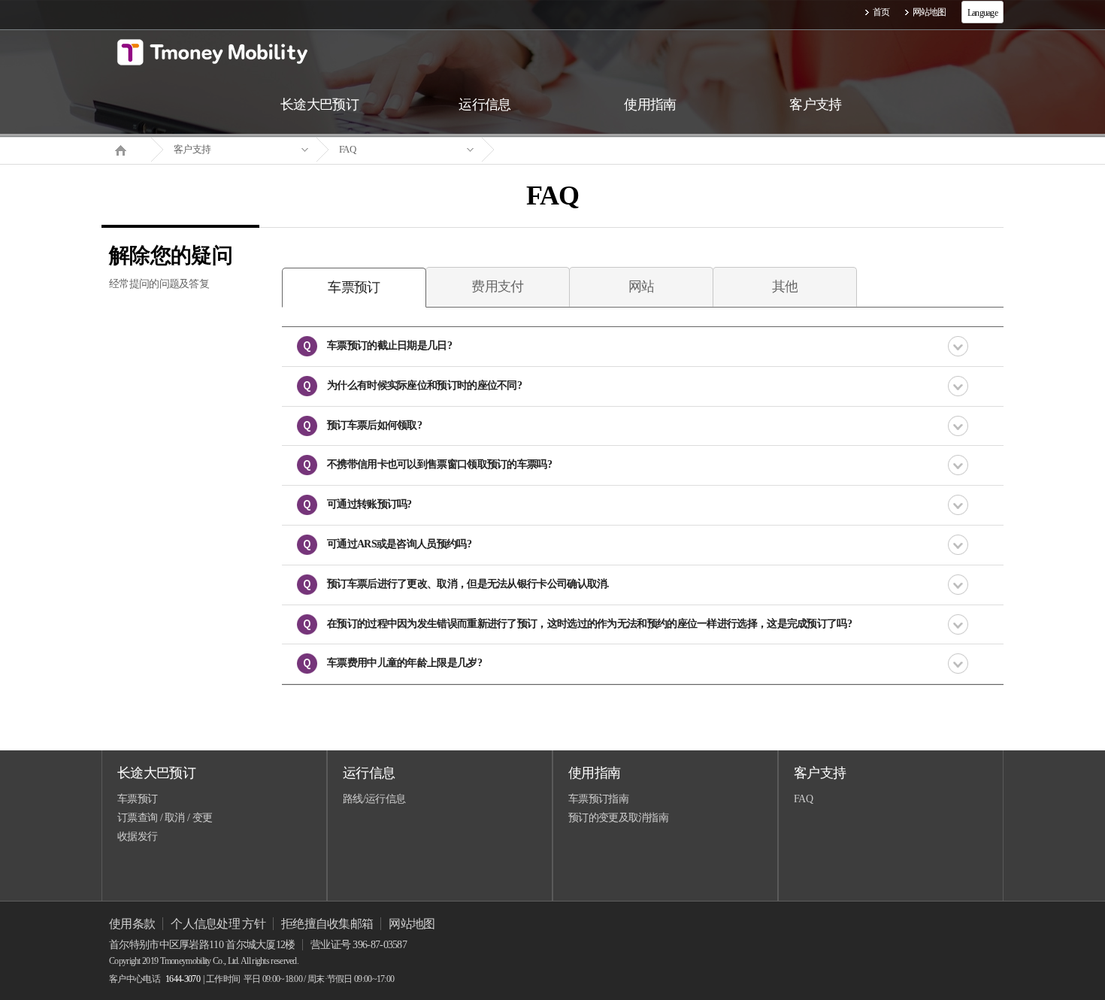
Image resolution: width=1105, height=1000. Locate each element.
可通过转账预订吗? (369, 504)
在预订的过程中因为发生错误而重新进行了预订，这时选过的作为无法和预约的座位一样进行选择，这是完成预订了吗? (589, 623)
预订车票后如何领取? (374, 425)
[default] (564, 150)
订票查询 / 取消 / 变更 (164, 817)
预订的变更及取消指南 (618, 817)
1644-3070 (182, 979)
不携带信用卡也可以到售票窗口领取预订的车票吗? (439, 464)
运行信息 (369, 772)
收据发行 (137, 836)
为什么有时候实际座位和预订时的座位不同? (424, 385)
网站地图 (929, 12)
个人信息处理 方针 (218, 923)
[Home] (126, 149)
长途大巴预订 (156, 772)
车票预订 (137, 799)
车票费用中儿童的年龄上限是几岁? (404, 662)
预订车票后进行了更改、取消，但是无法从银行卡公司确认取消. (468, 583)
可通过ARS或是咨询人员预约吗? (399, 544)
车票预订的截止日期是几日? (389, 345)
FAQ (347, 149)
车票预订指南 (598, 799)
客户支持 (192, 149)
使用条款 (132, 923)
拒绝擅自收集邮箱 (327, 923)
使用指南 (594, 772)
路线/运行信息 (374, 799)
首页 (881, 12)
